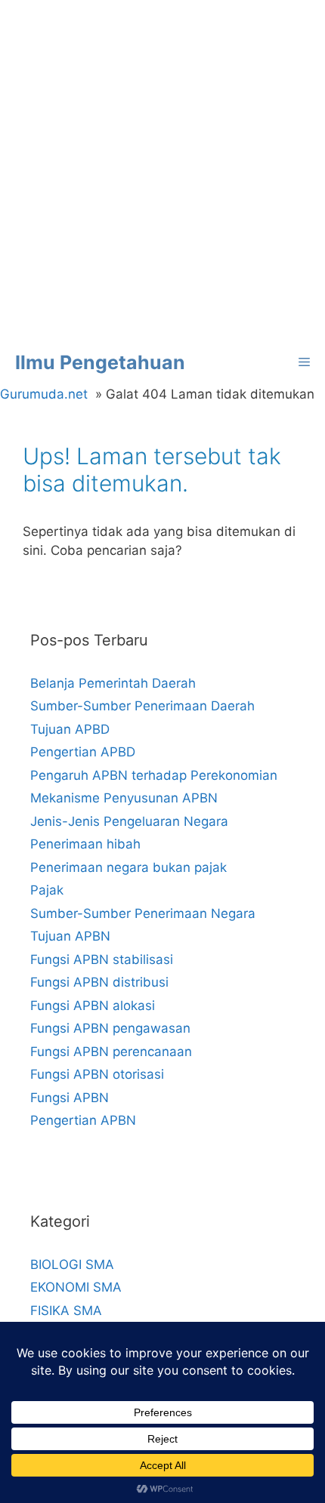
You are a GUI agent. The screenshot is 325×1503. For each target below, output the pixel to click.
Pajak (46, 890)
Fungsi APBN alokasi (92, 1005)
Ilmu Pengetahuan (100, 362)
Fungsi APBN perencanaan (111, 1051)
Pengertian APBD (82, 751)
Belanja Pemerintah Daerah (113, 683)
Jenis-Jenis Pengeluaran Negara (129, 821)
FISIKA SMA (66, 1310)
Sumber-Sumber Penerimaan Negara (142, 913)
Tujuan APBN (70, 936)
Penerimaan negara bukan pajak (128, 867)
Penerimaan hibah (85, 844)
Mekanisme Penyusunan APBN (124, 797)
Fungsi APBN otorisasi (97, 1074)
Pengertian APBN (83, 1120)
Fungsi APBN (69, 1097)
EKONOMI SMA (76, 1287)
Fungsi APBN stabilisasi (101, 959)
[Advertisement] (162, 170)
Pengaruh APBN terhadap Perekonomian (153, 775)
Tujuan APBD (70, 729)
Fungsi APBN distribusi (99, 982)
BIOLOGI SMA (72, 1264)
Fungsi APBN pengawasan (110, 1028)
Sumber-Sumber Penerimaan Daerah (142, 705)
